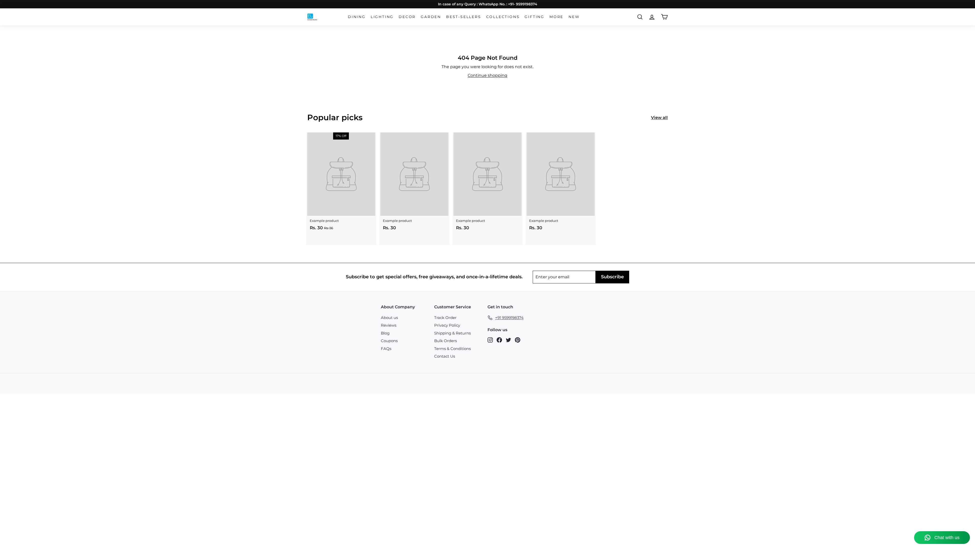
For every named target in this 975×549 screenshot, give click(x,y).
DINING (357, 16)
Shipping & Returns (452, 333)
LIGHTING (382, 16)
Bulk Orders (445, 340)
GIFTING (534, 16)
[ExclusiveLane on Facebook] (499, 340)
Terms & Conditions (452, 348)
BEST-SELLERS (463, 16)
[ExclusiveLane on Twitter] (508, 340)
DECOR (407, 16)
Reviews (388, 325)
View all (659, 117)
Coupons (389, 340)
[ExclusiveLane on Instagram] (490, 340)
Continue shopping (487, 75)
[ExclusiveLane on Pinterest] (517, 340)
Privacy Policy (447, 325)
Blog (385, 333)
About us (389, 317)
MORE (556, 16)
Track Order (445, 317)
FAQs (386, 348)
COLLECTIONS (503, 16)
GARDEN (431, 16)
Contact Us (444, 356)
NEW (574, 16)
